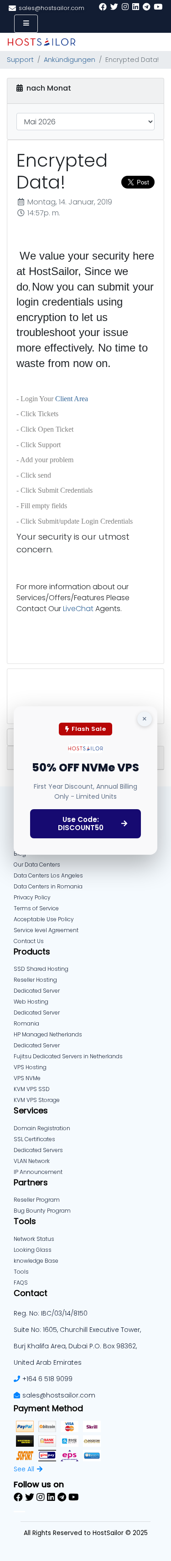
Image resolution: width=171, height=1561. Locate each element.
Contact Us (29, 941)
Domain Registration (42, 1128)
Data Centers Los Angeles (48, 875)
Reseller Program (37, 1200)
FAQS (21, 1282)
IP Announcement (38, 1172)
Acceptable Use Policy (44, 919)
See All (24, 1469)
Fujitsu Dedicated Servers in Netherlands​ (68, 1056)
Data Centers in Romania (48, 886)
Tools (21, 1271)
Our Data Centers (37, 864)
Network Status (34, 1239)
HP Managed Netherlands (48, 1034)
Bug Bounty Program (42, 1210)
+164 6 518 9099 (47, 1378)
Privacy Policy (32, 897)
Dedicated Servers (38, 1150)
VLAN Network (32, 1161)
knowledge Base (36, 1261)
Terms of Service (36, 908)
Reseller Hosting (35, 980)
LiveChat (78, 608)
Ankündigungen (69, 59)
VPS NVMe (27, 1078)
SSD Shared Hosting (41, 969)
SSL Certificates (34, 1139)
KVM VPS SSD (32, 1089)
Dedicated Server (37, 1045)
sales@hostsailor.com (58, 1395)
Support (20, 59)
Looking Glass (33, 1250)
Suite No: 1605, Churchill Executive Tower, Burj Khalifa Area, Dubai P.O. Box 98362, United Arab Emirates (77, 1346)
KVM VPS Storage (37, 1100)
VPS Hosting (30, 1067)
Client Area (71, 399)
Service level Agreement (46, 930)
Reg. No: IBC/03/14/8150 (51, 1313)
